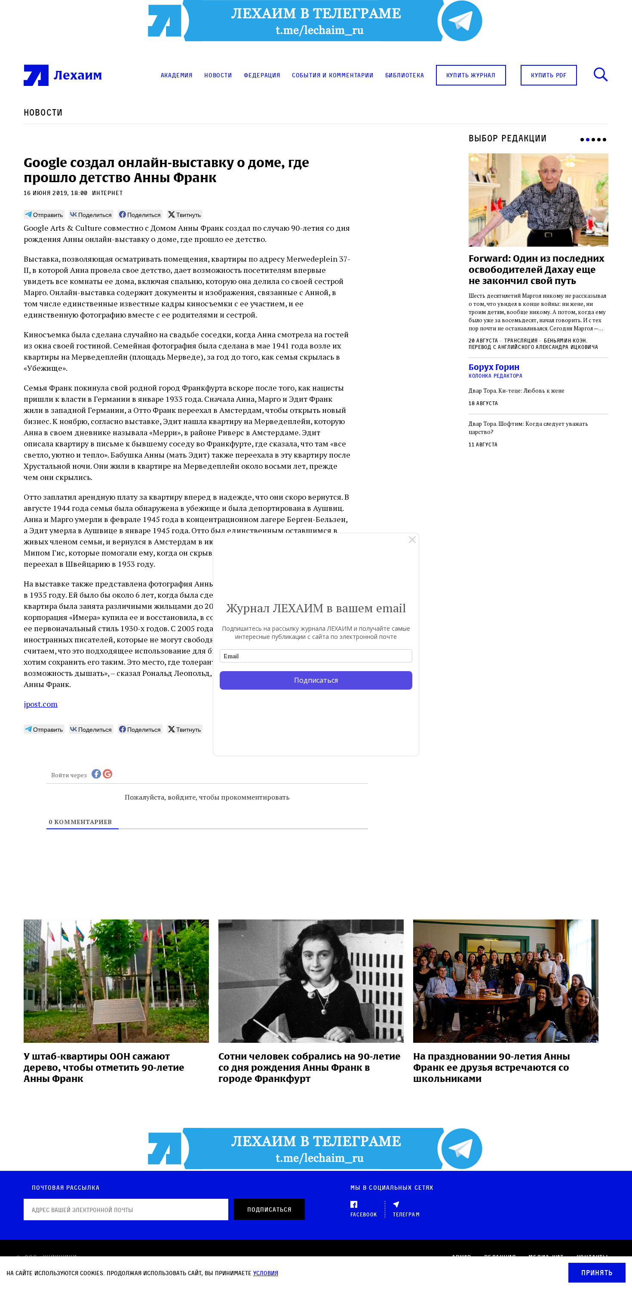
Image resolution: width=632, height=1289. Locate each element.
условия (265, 1273)
